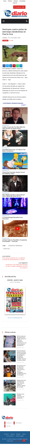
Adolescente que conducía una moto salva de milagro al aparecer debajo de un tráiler (21, 384)
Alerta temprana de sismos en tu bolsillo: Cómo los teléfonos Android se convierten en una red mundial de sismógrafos (21, 340)
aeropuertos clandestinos (15, 245)
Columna (6, 434)
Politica (10, 1)
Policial (16, 1)
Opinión (12, 434)
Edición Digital (20, 436)
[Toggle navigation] (3, 21)
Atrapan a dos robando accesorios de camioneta (20, 396)
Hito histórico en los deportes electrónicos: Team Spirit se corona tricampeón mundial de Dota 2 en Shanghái (21, 370)
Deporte (15, 2)
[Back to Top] (24, 440)
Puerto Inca (6, 248)
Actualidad (22, 1)
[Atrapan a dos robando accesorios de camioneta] (10, 399)
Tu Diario (4, 37)
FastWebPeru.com (18, 441)
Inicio (4, 1)
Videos (24, 434)
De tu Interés (9, 436)
